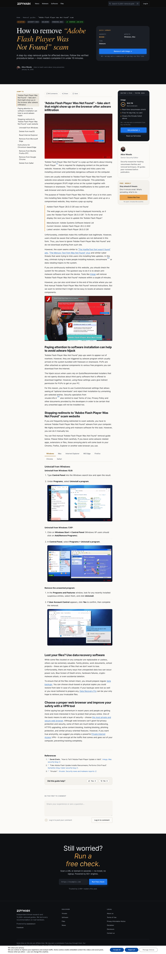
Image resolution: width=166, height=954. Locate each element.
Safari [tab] (59, 459)
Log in (145, 3)
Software (54, 3)
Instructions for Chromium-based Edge (27, 146)
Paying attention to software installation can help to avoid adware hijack (27, 112)
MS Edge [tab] (87, 453)
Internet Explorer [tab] (72, 453)
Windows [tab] (50, 453)
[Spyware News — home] (24, 4)
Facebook (20, 927)
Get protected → (133, 130)
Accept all (116, 950)
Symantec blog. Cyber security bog (62, 768)
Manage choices (148, 950)
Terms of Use (111, 917)
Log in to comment (102, 820)
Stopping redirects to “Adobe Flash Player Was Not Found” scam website (28, 121)
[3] (58, 397)
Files (62, 3)
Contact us (111, 933)
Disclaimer (110, 925)
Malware (45, 3)
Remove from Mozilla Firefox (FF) (27, 152)
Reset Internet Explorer (28, 135)
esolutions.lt (31, 924)
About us (110, 913)
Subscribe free (134, 197)
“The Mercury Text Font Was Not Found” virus (69, 253)
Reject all (131, 950)
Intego (93, 274)
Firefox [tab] (97, 453)
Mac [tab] (60, 453)
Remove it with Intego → (123, 51)
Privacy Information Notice (116, 921)
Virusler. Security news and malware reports (76, 771)
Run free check (98, 882)
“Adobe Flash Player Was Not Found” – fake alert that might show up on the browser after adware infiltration (28, 100)
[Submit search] (110, 3)
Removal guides (29, 17)
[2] (108, 258)
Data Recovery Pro (88, 691)
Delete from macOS (27, 131)
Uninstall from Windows (28, 128)
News (37, 3)
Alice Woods (27, 67)
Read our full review (133, 136)
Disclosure (110, 929)
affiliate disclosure (54, 945)
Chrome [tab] (49, 459)
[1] (57, 164)
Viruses (64, 913)
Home (18, 17)
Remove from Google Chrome (27, 158)
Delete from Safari (26, 163)
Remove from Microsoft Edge (28, 140)
